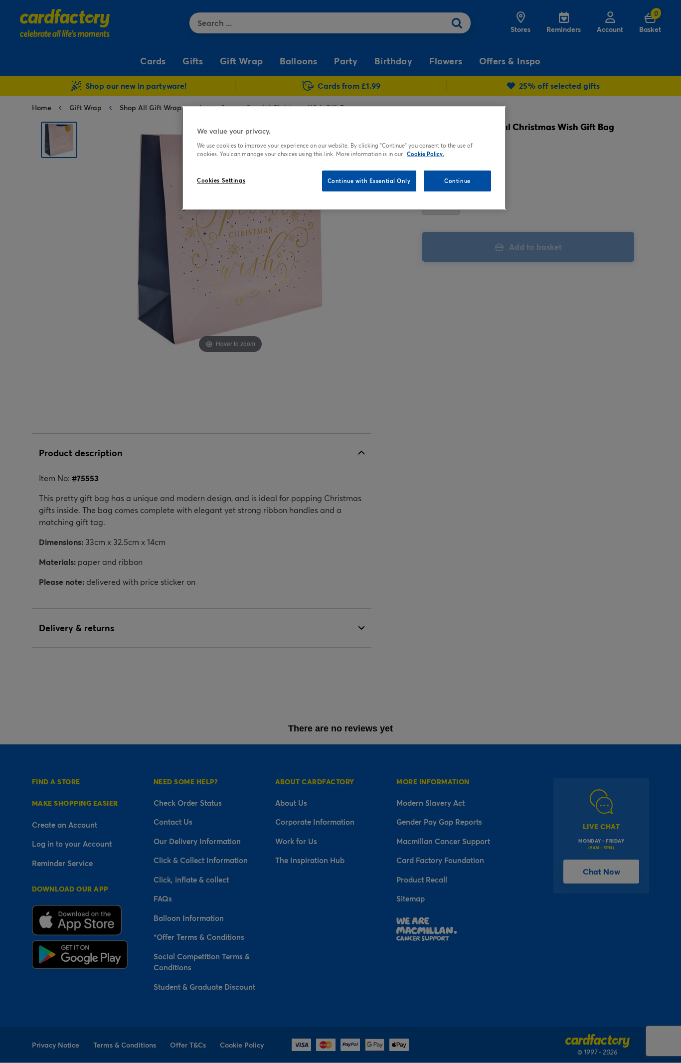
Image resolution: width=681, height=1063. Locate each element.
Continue (457, 180)
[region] (344, 158)
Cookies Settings (221, 180)
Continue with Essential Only (369, 180)
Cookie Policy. (425, 154)
